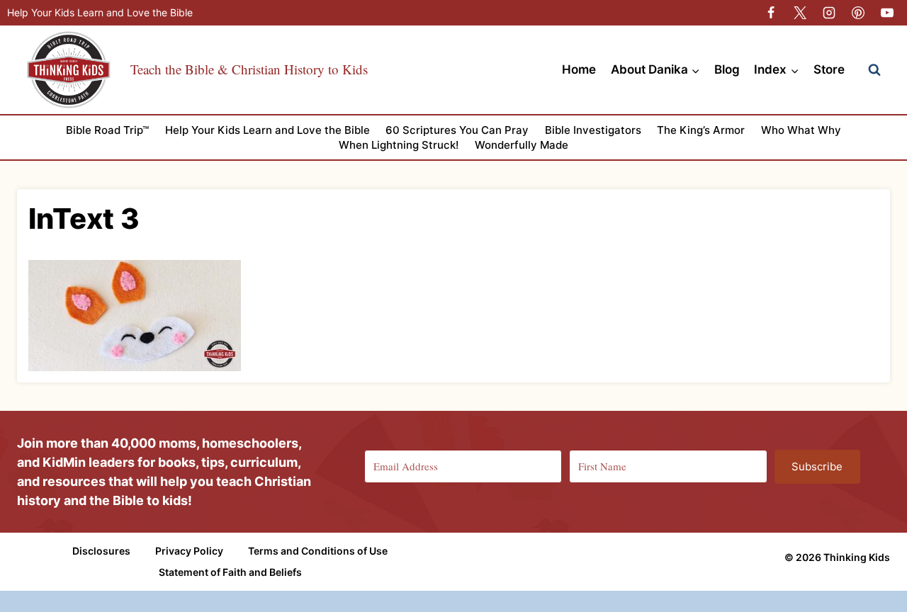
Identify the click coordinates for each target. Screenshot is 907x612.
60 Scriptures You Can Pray (457, 130)
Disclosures (101, 551)
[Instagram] (829, 13)
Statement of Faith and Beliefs (230, 572)
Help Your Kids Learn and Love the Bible (100, 12)
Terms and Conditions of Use (318, 551)
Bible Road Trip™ (107, 130)
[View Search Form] (874, 70)
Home (579, 69)
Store (829, 69)
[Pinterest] (858, 13)
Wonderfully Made (521, 145)
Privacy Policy (189, 551)
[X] (800, 13)
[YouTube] (887, 13)
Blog (727, 69)
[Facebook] (771, 13)
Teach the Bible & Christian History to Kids (249, 69)
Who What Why (801, 130)
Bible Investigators (593, 130)
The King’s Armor (701, 130)
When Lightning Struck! (398, 145)
